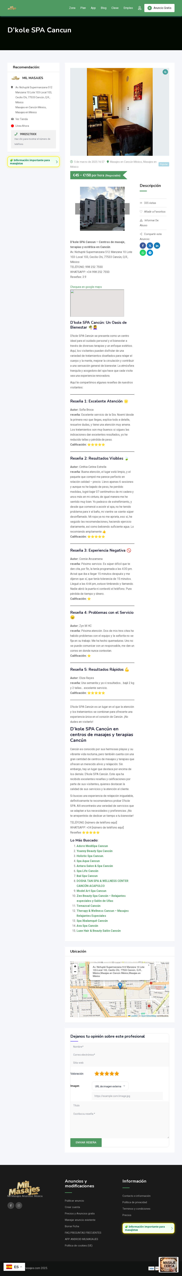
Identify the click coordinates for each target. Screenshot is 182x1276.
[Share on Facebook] (143, 245)
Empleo (128, 8)
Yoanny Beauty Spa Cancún (95, 851)
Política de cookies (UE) (78, 1245)
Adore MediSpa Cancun (92, 846)
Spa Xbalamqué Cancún (92, 920)
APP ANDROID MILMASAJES (81, 1239)
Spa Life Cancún (87, 871)
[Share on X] (150, 245)
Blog (103, 8)
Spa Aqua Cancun (88, 861)
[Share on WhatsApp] (143, 253)
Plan (83, 8)
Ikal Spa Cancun (87, 876)
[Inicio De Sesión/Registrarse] (139, 8)
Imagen (74, 1085)
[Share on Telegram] (150, 253)
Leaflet (133, 1015)
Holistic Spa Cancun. (90, 856)
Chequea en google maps (86, 287)
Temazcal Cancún (88, 906)
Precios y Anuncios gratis (80, 1213)
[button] (120, 986)
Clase (115, 8)
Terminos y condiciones (136, 1208)
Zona (72, 8)
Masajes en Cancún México (126, 161)
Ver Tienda (21, 119)
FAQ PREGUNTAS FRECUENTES (83, 1232)
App (93, 8)
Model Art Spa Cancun (91, 891)
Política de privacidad (134, 1202)
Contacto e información (136, 1195)
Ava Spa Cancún (87, 925)
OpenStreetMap (148, 1015)
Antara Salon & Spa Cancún (95, 866)
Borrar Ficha (72, 1226)
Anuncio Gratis (162, 8)
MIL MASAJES (32, 78)
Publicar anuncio (74, 1200)
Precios (126, 1215)
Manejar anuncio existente (80, 1220)
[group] (33, 161)
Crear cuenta (72, 1207)
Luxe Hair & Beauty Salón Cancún (99, 930)
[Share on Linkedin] (157, 245)
